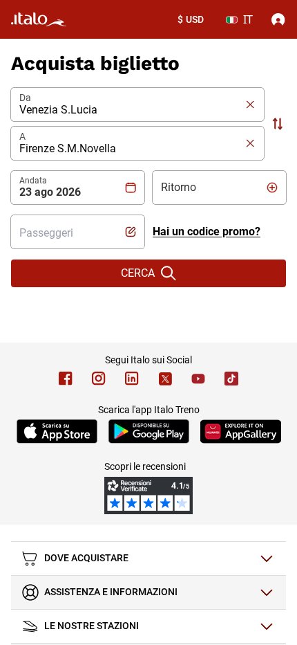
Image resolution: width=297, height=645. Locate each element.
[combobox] (77, 231)
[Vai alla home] (38, 19)
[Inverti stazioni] (277, 124)
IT (248, 19)
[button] (132, 104)
